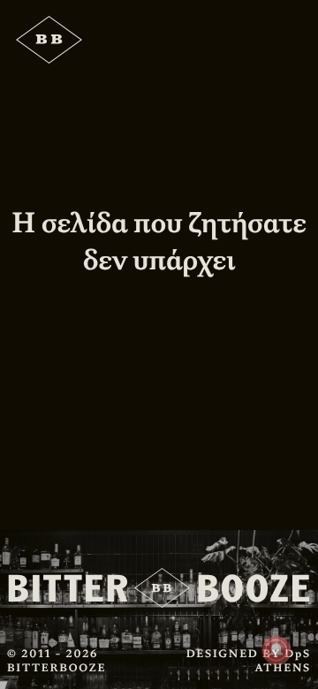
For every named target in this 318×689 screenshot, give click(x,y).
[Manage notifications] (276, 650)
